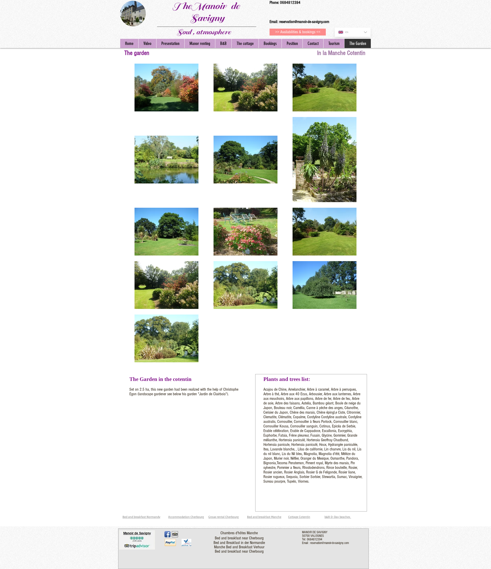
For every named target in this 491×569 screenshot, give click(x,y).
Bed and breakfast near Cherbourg (239, 538)
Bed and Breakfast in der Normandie (239, 542)
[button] (333, 43)
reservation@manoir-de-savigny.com (304, 21)
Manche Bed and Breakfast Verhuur (239, 547)
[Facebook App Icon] (167, 534)
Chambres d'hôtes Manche (239, 533)
